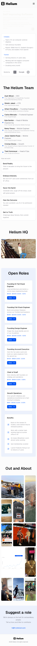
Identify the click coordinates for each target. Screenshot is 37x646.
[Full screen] (33, 255)
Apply (10, 298)
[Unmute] (29, 255)
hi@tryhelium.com (18, 628)
